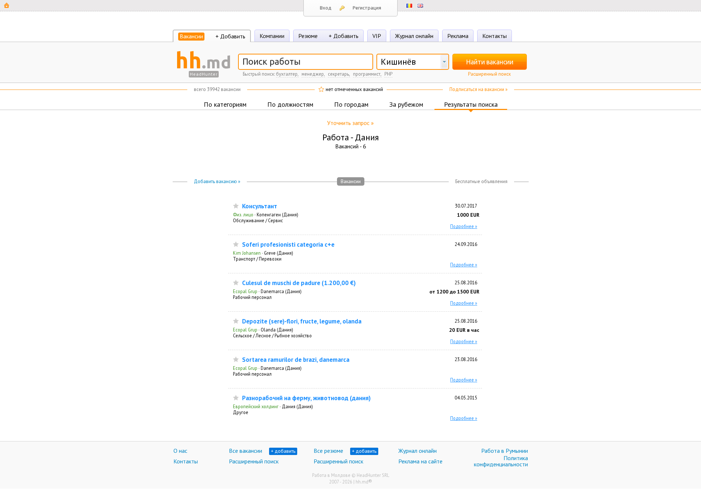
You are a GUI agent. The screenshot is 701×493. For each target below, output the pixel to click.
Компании (272, 35)
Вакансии (191, 36)
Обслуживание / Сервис (258, 220)
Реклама (457, 35)
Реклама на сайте (420, 461)
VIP (376, 35)
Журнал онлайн (414, 35)
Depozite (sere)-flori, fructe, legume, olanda (301, 321)
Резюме (308, 35)
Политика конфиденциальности (501, 461)
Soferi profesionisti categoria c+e (288, 245)
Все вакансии (245, 450)
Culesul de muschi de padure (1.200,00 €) (299, 283)
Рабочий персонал (252, 297)
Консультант (259, 206)
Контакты (494, 35)
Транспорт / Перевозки (257, 259)
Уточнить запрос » (350, 122)
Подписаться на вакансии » (478, 89)
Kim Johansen (247, 253)
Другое (240, 412)
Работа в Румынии (504, 450)
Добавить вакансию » (217, 181)
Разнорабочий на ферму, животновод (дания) (306, 398)
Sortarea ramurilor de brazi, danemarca (295, 360)
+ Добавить (230, 36)
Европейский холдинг (256, 406)
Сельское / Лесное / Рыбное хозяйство (272, 335)
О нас (180, 450)
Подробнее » (463, 226)
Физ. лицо (243, 214)
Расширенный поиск (489, 74)
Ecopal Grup (245, 291)
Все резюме (328, 450)
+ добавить (283, 451)
